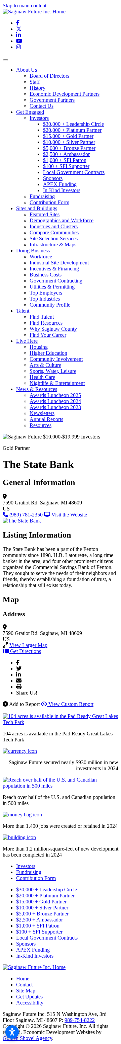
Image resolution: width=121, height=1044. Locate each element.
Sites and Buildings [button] (36, 208)
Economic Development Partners (64, 94)
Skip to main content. (25, 5)
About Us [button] (26, 70)
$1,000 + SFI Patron (64, 160)
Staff (35, 82)
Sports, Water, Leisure (53, 371)
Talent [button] (22, 311)
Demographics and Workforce (61, 220)
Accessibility (29, 1003)
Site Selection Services (54, 238)
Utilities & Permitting (52, 287)
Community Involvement (56, 359)
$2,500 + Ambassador (66, 154)
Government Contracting (56, 281)
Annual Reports (46, 419)
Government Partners (52, 100)
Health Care (42, 377)
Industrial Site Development (59, 262)
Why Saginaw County (53, 329)
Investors (39, 118)
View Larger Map (28, 645)
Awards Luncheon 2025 (55, 395)
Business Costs (46, 274)
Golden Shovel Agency (27, 1038)
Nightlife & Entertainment (57, 383)
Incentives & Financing (54, 268)
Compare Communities (54, 232)
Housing (39, 347)
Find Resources (46, 323)
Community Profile (50, 305)
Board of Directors (49, 76)
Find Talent (42, 317)
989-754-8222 (80, 1020)
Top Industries (45, 299)
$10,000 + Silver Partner (69, 142)
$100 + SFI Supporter (66, 166)
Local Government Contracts (74, 172)
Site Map (25, 990)
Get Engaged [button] (30, 112)
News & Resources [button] (36, 389)
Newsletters (42, 413)
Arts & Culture (45, 365)
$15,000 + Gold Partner (68, 136)
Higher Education (48, 353)
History (37, 88)
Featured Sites (44, 214)
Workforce (41, 256)
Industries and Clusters (54, 226)
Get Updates (29, 996)
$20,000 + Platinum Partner (72, 130)
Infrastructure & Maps (53, 244)
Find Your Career (48, 335)
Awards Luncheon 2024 (55, 401)
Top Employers (46, 293)
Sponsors (53, 178)
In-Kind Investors (61, 190)
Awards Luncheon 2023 (55, 407)
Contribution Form (49, 202)
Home (22, 978)
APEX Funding (60, 184)
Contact (24, 984)
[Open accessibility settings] (12, 1032)
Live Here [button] (27, 341)
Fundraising (42, 196)
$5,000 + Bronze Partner (69, 148)
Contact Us (41, 106)
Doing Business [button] (33, 250)
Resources (40, 425)
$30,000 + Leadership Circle (73, 124)
